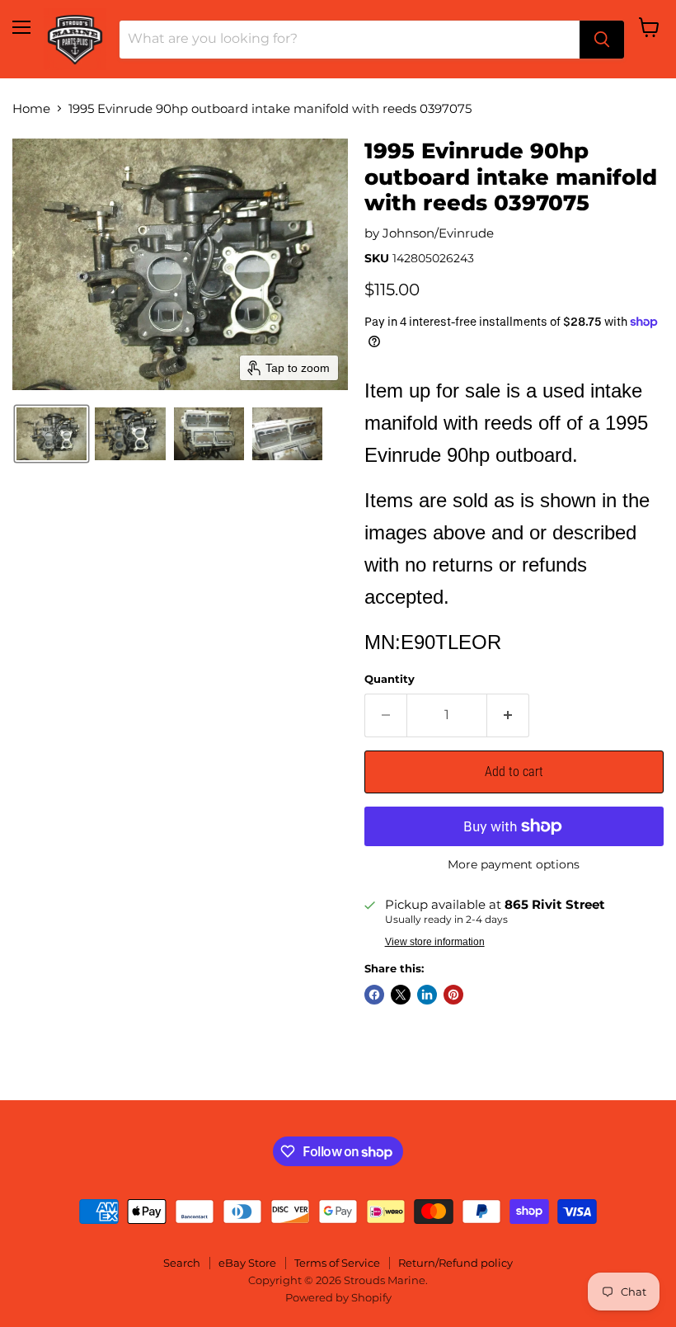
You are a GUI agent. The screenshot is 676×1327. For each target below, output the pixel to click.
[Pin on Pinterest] (453, 995)
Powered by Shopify (338, 1297)
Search (181, 1262)
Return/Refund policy (455, 1262)
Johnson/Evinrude (438, 233)
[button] (51, 434)
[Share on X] (401, 995)
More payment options (514, 864)
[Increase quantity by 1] (508, 715)
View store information (435, 942)
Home (31, 108)
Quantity (389, 679)
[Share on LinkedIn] (427, 995)
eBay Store (247, 1262)
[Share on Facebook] (374, 995)
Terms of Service (337, 1262)
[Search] (602, 40)
